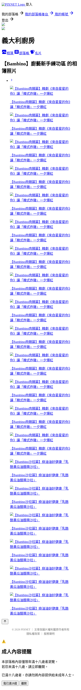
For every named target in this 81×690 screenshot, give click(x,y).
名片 (38, 53)
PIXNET (25, 629)
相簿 (10, 53)
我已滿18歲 (10, 683)
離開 (24, 683)
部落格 (24, 53)
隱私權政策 (33, 633)
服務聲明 (49, 633)
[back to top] (5, 621)
